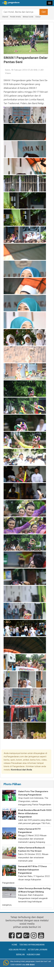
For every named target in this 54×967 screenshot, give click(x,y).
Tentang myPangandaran (31, 945)
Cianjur (38, 17)
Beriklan (20, 955)
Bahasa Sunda (28, 17)
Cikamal (5, 17)
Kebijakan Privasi (17, 950)
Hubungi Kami (33, 955)
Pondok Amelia (15, 17)
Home (14, 945)
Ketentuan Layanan (37, 950)
